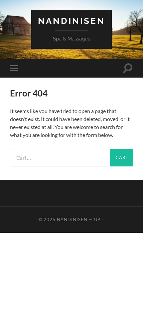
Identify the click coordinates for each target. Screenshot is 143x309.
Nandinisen (71, 21)
